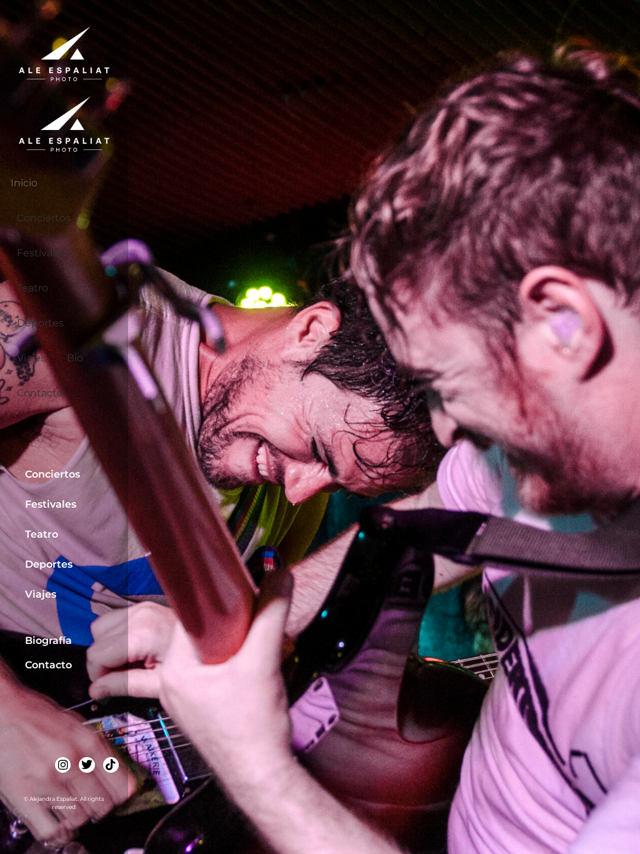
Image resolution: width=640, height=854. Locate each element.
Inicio (24, 183)
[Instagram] (63, 765)
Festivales (41, 253)
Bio (75, 358)
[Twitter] (86, 765)
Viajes (31, 358)
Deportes (40, 323)
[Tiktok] (111, 765)
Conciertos (44, 218)
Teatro (32, 288)
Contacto (40, 393)
